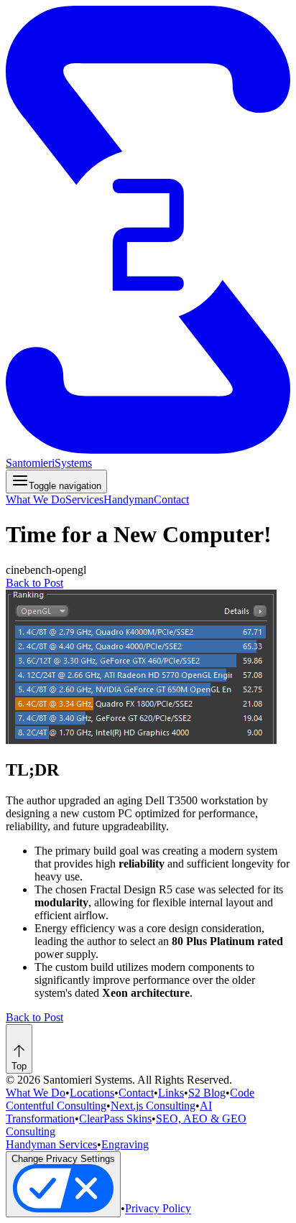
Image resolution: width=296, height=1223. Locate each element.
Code (242, 1093)
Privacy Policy (158, 1209)
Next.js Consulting (153, 1105)
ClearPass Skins (115, 1118)
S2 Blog (207, 1093)
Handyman (128, 499)
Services (84, 499)
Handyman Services (51, 1144)
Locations (92, 1093)
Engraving (125, 1144)
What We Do (35, 499)
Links (171, 1093)
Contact (171, 499)
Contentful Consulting (56, 1105)
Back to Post (34, 583)
